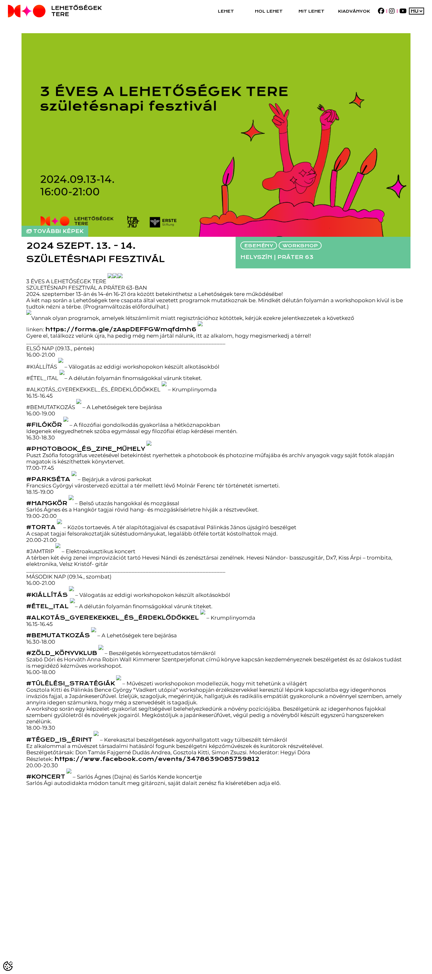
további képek (58, 231)
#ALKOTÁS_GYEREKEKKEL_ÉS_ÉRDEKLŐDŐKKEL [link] (112, 617)
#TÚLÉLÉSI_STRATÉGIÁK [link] (70, 683)
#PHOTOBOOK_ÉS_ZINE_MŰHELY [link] (85, 448)
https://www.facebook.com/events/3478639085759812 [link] (156, 759)
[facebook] (380, 11)
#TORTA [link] (41, 527)
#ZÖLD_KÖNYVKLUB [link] (61, 653)
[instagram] (391, 11)
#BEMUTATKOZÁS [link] (58, 635)
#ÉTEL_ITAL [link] (47, 606)
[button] (226, 11)
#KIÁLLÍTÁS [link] (47, 594)
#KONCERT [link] (45, 776)
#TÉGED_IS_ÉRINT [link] (59, 739)
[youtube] (403, 11)
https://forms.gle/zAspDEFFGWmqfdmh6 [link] (120, 329)
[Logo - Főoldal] (55, 11)
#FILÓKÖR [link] (44, 424)
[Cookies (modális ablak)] (8, 965)
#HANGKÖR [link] (46, 503)
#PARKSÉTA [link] (48, 479)
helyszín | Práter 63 (276, 257)
